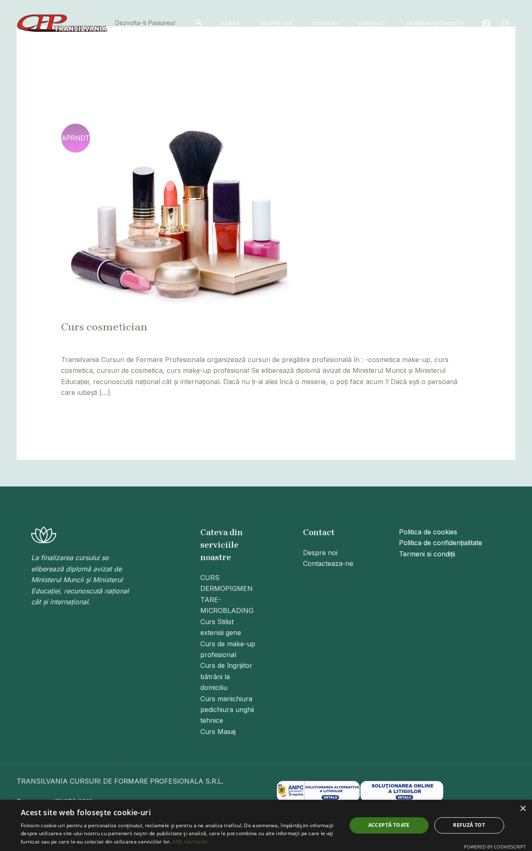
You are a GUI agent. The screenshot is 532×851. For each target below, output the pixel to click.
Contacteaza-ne (328, 563)
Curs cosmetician (104, 326)
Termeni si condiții (435, 23)
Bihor (133, 341)
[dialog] (266, 825)
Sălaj (283, 341)
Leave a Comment (89, 341)
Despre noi (276, 23)
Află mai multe (190, 841)
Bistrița (156, 341)
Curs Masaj (218, 731)
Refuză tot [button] (469, 825)
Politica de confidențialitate (440, 542)
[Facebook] (486, 24)
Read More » (81, 412)
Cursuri (325, 23)
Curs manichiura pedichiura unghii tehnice (227, 710)
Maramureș (253, 341)
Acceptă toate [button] (389, 825)
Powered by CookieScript (495, 847)
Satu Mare (311, 341)
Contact (372, 23)
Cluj (225, 341)
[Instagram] (504, 24)
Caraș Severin (193, 341)
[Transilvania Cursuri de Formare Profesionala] (62, 22)
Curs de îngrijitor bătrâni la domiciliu (226, 676)
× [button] (523, 809)
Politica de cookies (428, 532)
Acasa (230, 23)
